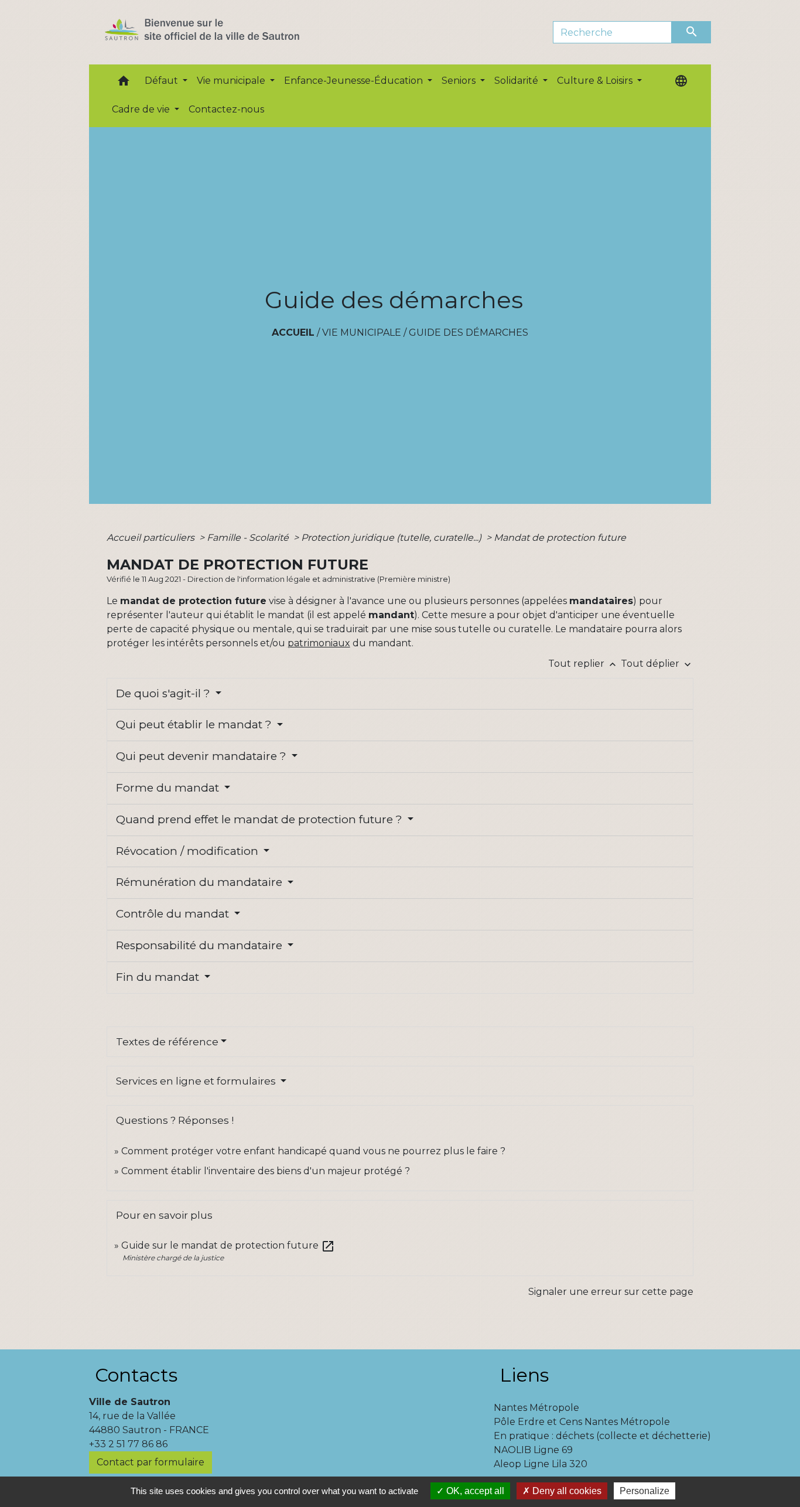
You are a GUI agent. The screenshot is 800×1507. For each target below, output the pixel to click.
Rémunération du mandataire (200, 882)
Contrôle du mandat (174, 913)
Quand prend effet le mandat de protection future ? (260, 819)
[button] (123, 83)
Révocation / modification (188, 851)
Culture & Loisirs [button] (596, 80)
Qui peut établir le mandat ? (195, 724)
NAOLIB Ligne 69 (533, 1449)
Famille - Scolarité (249, 537)
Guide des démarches (468, 332)
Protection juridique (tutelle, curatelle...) (392, 537)
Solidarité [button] (517, 80)
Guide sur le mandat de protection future (228, 1245)
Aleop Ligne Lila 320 (540, 1464)
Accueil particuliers (152, 537)
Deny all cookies (565, 1491)
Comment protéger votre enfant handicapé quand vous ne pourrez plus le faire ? (313, 1151)
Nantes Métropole (536, 1407)
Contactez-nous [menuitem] (226, 109)
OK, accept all (474, 1491)
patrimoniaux (319, 643)
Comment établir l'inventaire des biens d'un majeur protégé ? (265, 1171)
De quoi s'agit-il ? (164, 693)
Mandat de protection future (560, 537)
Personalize (644, 1491)
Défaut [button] (162, 80)
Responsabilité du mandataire (200, 945)
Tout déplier (657, 663)
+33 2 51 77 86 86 (128, 1444)
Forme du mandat (169, 788)
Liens (524, 1374)
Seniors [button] (460, 80)
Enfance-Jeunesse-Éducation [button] (354, 80)
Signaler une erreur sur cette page (610, 1291)
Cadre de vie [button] (142, 109)
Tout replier (583, 663)
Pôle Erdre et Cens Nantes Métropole (582, 1421)
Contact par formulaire (150, 1462)
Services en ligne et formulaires (197, 1081)
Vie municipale (361, 332)
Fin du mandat (159, 977)
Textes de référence (167, 1042)
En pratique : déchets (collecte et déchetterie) (602, 1435)
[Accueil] (223, 32)
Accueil (293, 332)
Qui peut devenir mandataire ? (202, 756)
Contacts (136, 1374)
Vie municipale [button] (232, 80)
